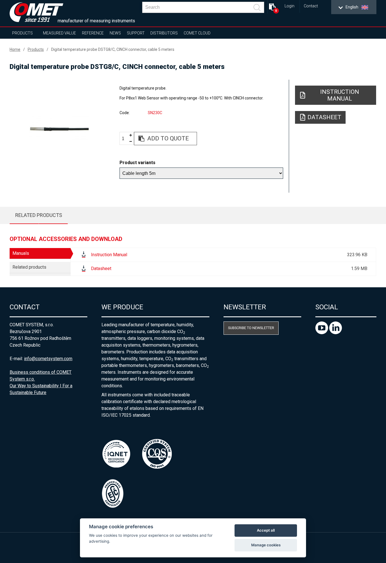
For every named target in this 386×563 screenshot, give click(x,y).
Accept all (266, 530)
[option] (59, 129)
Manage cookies (266, 545)
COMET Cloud (197, 33)
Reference (93, 33)
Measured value (59, 33)
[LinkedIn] (335, 332)
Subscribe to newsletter (251, 328)
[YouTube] (322, 332)
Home (15, 49)
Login (289, 6)
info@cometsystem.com (48, 358)
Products (22, 33)
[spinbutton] (125, 138)
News (115, 33)
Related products (38, 215)
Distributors (164, 33)
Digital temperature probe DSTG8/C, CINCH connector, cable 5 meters (112, 49)
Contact (311, 6)
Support (136, 33)
